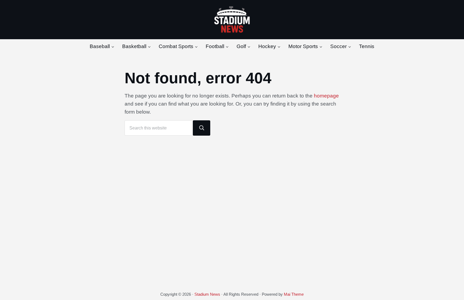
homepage (326, 96)
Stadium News (207, 294)
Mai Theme (294, 294)
